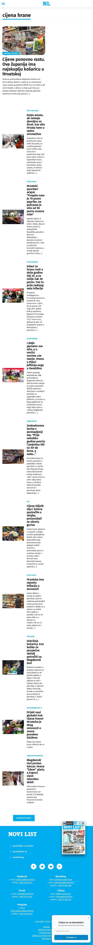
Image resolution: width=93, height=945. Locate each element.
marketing (18, 857)
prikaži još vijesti (24, 818)
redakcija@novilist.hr (25, 879)
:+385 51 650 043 (26, 914)
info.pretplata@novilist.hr (22, 911)
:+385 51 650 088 (64, 885)
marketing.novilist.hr (63, 879)
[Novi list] (46, 3)
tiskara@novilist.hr (64, 897)
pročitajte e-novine (23, 845)
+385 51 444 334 (25, 897)
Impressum (46, 938)
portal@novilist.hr (25, 894)
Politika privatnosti (46, 930)
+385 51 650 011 (25, 882)
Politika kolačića (46, 933)
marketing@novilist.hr (64, 882)
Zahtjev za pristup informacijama (46, 936)
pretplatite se (20, 851)
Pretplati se (71, 937)
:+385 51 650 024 (64, 899)
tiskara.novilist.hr (63, 894)
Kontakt (46, 927)
